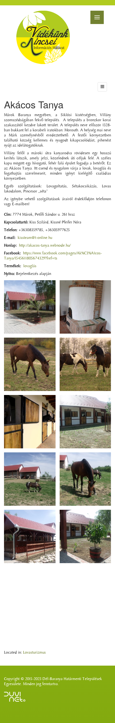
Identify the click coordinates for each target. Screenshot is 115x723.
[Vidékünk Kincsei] (43, 37)
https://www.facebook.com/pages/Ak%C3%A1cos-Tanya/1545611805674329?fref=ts (53, 256)
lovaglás (29, 265)
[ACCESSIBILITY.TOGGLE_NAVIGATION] (102, 87)
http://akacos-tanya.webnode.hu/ (45, 245)
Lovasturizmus (34, 652)
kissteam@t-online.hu (35, 237)
